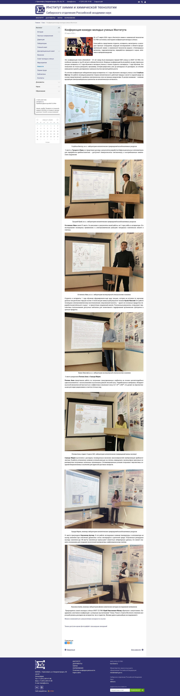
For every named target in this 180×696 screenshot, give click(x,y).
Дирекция (40, 39)
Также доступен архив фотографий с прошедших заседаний (86, 626)
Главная (37, 22)
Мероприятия (42, 63)
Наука (59, 18)
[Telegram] (71, 643)
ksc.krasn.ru (114, 664)
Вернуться (71, 650)
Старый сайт (98, 2)
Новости (40, 66)
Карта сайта (77, 673)
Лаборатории (41, 43)
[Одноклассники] (68, 643)
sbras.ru (112, 682)
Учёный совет (42, 47)
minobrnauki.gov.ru (116, 673)
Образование (69, 18)
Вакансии (40, 55)
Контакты (40, 78)
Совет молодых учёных (45, 59)
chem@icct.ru (71, 2)
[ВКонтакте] (66, 643)
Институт (40, 18)
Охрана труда (42, 70)
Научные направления (45, 36)
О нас (43, 22)
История (40, 32)
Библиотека (41, 74)
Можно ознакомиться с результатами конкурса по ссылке (85, 619)
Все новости (136, 650)
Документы (50, 18)
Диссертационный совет (46, 51)
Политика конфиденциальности (84, 670)
